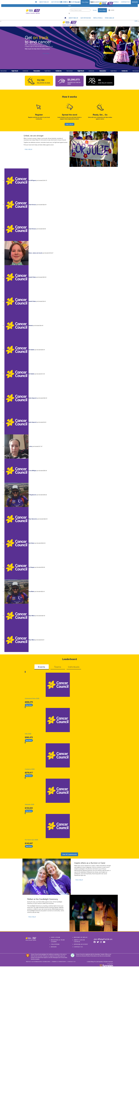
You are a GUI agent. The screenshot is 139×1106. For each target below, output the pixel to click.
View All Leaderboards (69, 854)
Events (41, 666)
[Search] (69, 13)
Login (95, 2)
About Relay (44, 2)
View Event (29, 705)
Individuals (73, 666)
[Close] (138, 21)
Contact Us (78, 946)
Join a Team (55, 937)
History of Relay (81, 937)
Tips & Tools (68, 2)
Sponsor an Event (81, 944)
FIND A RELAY (69, 124)
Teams (57, 666)
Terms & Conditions (59, 961)
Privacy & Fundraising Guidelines (38, 961)
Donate (77, 2)
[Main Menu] (0, 21)
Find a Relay (85, 2)
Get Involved (56, 2)
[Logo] (106, 4)
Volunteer (55, 944)
